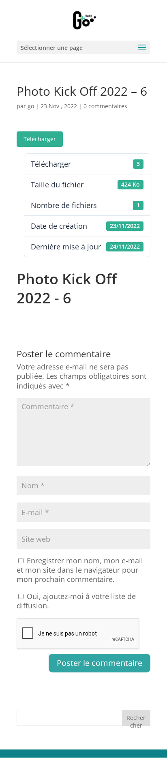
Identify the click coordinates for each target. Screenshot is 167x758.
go (31, 106)
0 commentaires (105, 106)
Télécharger (40, 139)
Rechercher (136, 720)
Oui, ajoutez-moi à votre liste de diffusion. (76, 600)
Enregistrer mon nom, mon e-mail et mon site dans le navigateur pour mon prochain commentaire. (80, 570)
